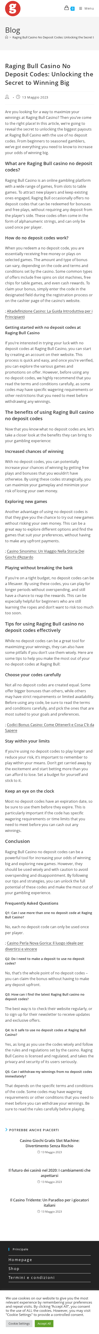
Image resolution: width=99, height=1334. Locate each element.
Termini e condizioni (32, 1277)
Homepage (20, 1259)
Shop (14, 1268)
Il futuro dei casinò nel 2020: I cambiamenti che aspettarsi (49, 1173)
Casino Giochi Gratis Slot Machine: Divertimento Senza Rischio (49, 1143)
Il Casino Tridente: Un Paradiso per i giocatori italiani (49, 1203)
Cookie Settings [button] (19, 1323)
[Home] (6, 37)
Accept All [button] (44, 1323)
